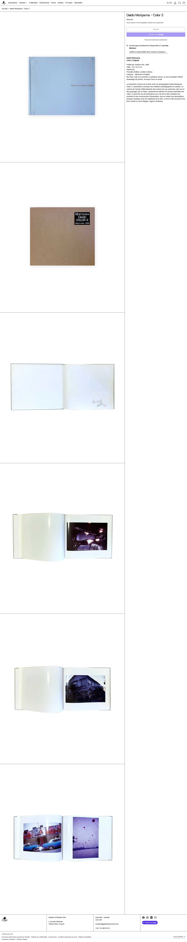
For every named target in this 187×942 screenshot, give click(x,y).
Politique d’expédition (84, 937)
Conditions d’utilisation (8, 939)
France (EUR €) (178, 936)
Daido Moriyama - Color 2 (20, 9)
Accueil (4, 9)
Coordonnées (52, 937)
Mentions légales (22, 939)
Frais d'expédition (141, 22)
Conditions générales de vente (67, 937)
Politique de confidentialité (39, 937)
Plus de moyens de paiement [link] (156, 40)
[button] (179, 3)
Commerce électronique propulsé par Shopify (16, 937)
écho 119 (10, 934)
